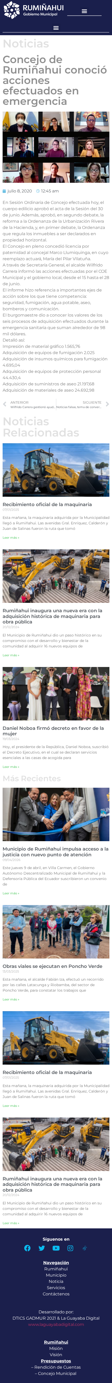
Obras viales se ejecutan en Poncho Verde (52, 966)
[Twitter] (41, 1247)
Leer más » (11, 537)
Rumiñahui (56, 1268)
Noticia (56, 1281)
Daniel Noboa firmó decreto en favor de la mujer (53, 731)
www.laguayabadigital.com (56, 1324)
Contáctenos (56, 1293)
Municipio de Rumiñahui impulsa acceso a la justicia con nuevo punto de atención (56, 852)
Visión (56, 1354)
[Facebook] (27, 1247)
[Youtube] (56, 1247)
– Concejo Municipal (56, 1373)
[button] (84, 11)
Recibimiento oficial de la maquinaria (47, 504)
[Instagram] (70, 1247)
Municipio (56, 1275)
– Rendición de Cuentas (56, 1367)
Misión (56, 1348)
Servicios (56, 1287)
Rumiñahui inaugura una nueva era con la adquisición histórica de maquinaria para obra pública (52, 616)
